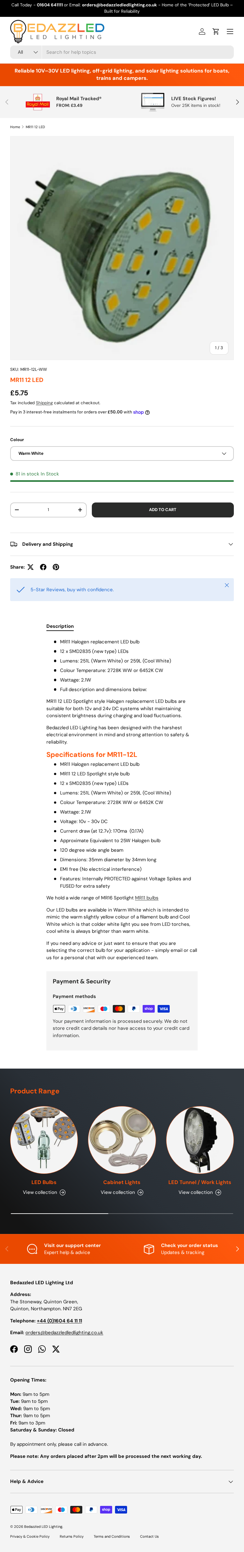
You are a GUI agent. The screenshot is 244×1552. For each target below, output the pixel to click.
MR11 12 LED (35, 127)
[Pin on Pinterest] (56, 567)
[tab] (60, 626)
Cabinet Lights (121, 1182)
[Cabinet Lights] (121, 1140)
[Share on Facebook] (43, 567)
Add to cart (162, 509)
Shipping (44, 402)
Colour (17, 439)
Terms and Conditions (112, 1536)
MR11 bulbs (147, 898)
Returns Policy (72, 1536)
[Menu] (230, 31)
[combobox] (122, 52)
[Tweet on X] (30, 567)
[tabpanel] (122, 799)
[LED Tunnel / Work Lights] (200, 1140)
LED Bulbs (44, 1182)
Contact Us (149, 1536)
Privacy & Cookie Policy (30, 1536)
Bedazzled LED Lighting (43, 1526)
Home (15, 127)
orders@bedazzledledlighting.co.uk (64, 1332)
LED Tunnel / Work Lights (199, 1182)
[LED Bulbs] (44, 1140)
